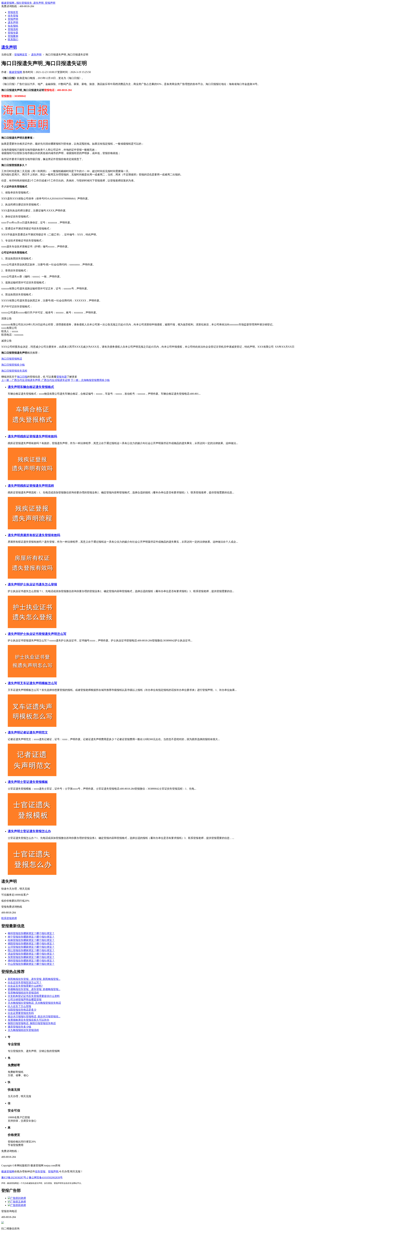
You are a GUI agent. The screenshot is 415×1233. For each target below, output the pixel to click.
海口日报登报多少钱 (13, 364)
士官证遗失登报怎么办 (35, 831)
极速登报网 (15, 72)
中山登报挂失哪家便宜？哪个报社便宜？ (31, 964)
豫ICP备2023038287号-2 (14, 1177)
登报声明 (13, 19)
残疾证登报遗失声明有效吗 (38, 436)
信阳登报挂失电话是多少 (22, 1009)
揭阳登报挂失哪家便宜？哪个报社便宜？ (31, 943)
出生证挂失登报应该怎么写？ (25, 982)
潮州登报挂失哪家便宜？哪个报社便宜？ (31, 960)
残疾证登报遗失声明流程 (37, 485)
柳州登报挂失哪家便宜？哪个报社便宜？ (31, 933)
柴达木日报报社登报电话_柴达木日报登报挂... (34, 1016)
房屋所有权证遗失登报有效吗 (40, 535)
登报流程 (13, 29)
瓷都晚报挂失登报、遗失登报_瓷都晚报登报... (34, 989)
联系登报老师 (9, 918)
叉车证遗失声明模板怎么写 (38, 683)
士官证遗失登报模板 (34, 782)
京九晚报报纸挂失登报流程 (23, 1030)
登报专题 (13, 32)
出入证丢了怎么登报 (19, 1006)
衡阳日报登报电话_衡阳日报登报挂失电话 (32, 1023)
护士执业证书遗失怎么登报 (38, 584)
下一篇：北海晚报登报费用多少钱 (90, 380)
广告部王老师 (18, 1201)
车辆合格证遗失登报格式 (37, 387)
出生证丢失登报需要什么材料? (25, 985)
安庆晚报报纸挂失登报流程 (23, 992)
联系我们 (13, 39)
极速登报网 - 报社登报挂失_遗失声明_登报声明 (28, 2)
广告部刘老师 (18, 1198)
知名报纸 (13, 25)
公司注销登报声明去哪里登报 (25, 999)
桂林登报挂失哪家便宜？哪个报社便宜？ (31, 940)
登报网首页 (20, 54)
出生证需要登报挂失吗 (21, 1013)
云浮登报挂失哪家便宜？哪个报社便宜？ (31, 947)
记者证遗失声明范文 (34, 732)
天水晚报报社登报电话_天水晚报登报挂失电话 (34, 1002)
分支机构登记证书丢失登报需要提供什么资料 (34, 996)
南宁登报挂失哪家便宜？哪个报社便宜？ (31, 936)
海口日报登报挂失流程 (14, 370)
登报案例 (13, 36)
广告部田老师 (18, 1205)
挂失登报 (13, 15)
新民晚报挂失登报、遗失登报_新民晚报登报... (34, 979)
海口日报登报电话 (11, 358)
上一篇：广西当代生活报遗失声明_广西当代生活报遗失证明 (35, 380)
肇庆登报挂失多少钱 (19, 1026)
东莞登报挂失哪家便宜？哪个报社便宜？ (31, 957)
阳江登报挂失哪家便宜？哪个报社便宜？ (31, 950)
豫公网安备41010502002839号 (46, 1177)
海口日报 (22, 376)
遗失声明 (13, 22)
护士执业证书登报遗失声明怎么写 (43, 634)
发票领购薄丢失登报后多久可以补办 (28, 1020)
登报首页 (13, 12)
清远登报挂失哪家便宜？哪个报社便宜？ (31, 953)
